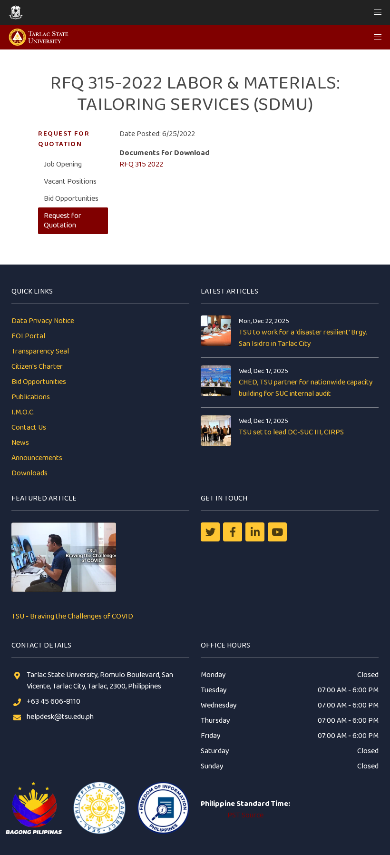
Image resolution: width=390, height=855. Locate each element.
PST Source (245, 815)
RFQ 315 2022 (141, 164)
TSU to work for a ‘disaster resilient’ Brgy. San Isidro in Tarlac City (303, 338)
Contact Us (28, 427)
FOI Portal (28, 336)
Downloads (29, 473)
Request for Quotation (62, 220)
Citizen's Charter (37, 367)
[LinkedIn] (254, 531)
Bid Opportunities (71, 199)
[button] (377, 12)
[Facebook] (232, 531)
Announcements (36, 458)
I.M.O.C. (23, 412)
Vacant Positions (70, 181)
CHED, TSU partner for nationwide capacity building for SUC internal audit (306, 388)
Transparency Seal (40, 351)
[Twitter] (210, 531)
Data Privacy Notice (42, 321)
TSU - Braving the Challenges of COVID (72, 616)
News (20, 443)
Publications (30, 397)
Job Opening (63, 164)
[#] (277, 531)
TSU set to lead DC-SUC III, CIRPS (291, 432)
